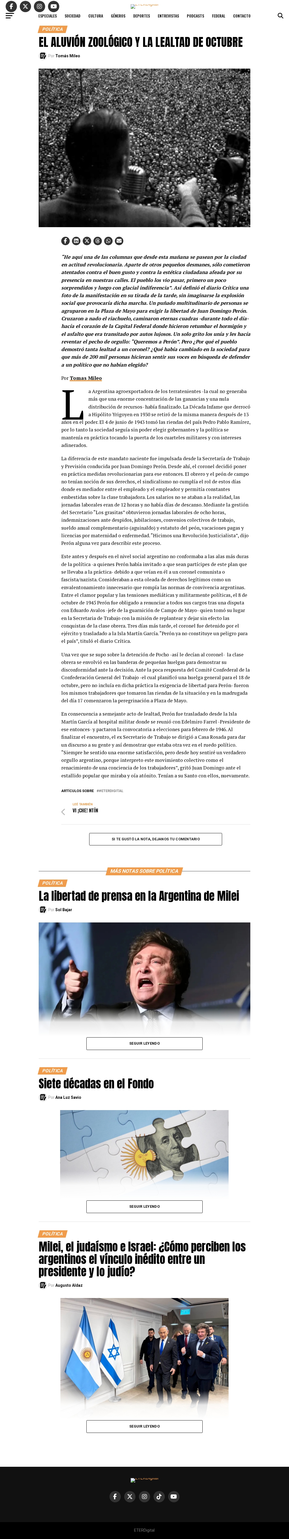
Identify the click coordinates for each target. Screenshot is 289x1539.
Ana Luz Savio (68, 1097)
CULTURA (95, 16)
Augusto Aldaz (69, 1285)
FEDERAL (218, 16)
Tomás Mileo (67, 56)
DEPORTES (141, 16)
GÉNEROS (118, 16)
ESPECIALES (47, 16)
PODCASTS (195, 16)
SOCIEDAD (72, 16)
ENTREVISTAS (168, 16)
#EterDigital (111, 791)
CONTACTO (242, 16)
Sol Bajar (63, 909)
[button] (65, 241)
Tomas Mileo (86, 378)
